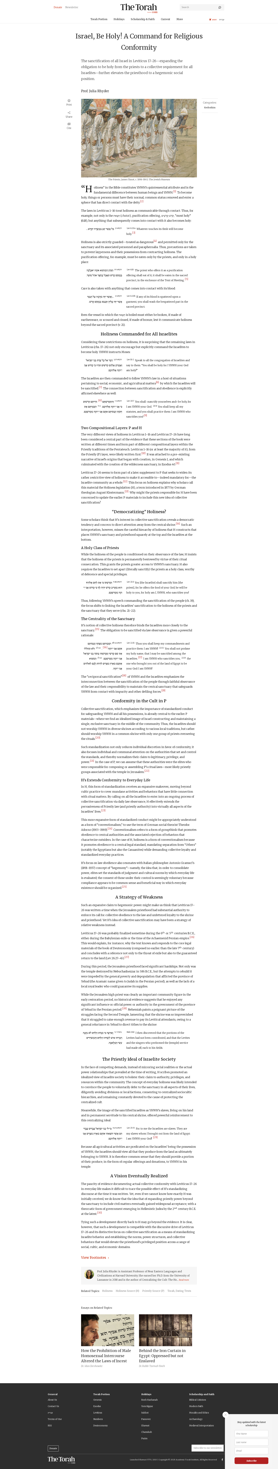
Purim (144, 1438)
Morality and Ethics (199, 1412)
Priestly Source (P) (153, 1290)
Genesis (97, 1399)
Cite (69, 128)
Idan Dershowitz (93, 1366)
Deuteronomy (100, 1425)
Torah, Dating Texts (179, 1290)
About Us (52, 1399)
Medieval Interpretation (201, 1425)
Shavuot (145, 1425)
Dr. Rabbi (143, 1366)
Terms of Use (55, 1419)
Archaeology (195, 1419)
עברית (50, 1412)
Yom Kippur (147, 1406)
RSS (50, 1425)
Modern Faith (196, 1406)
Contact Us (53, 1406)
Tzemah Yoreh (157, 1366)
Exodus (97, 1406)
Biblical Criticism (197, 1399)
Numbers (98, 1419)
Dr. (82, 1366)
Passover (146, 1419)
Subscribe (251, 1460)
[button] (98, 19)
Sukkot (145, 1412)
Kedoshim (209, 107)
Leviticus (97, 1412)
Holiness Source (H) (127, 1290)
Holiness (107, 1290)
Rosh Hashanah (149, 1399)
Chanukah (146, 1432)
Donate (53, 1448)
